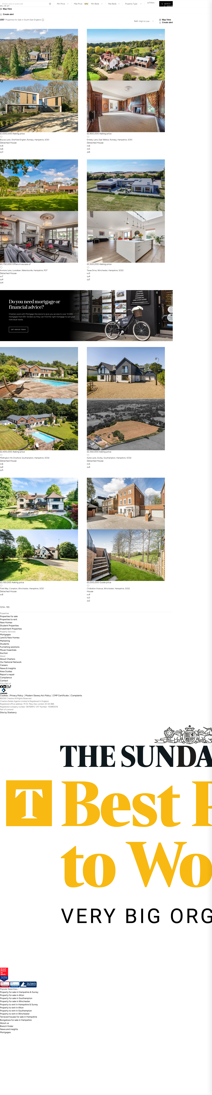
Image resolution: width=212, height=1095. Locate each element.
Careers (4, 665)
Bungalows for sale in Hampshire (16, 1020)
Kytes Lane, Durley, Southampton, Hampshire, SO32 (109, 458)
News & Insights (8, 668)
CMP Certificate (61, 695)
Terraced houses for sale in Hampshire (18, 1016)
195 (7, 607)
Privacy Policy (16, 695)
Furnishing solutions (9, 647)
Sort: (136, 21)
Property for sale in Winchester (15, 1001)
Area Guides (6, 671)
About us (4, 1023)
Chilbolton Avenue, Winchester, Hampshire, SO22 (108, 588)
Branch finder (6, 1026)
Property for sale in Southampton (16, 998)
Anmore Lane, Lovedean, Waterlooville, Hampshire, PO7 (23, 270)
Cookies (4, 695)
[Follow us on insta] (7, 686)
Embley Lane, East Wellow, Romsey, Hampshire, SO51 (109, 140)
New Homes (6, 622)
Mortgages (5, 634)
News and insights (9, 1029)
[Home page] (86, 6)
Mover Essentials (8, 650)
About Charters (7, 659)
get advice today (18, 329)
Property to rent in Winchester (15, 1013)
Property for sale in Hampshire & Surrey (19, 992)
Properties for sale (9, 616)
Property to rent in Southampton (16, 1010)
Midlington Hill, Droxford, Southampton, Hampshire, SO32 (24, 458)
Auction (4, 653)
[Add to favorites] (1, 136)
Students (4, 644)
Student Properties (9, 625)
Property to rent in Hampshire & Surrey (19, 1004)
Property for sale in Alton (12, 995)
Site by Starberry (8, 712)
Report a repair (7, 674)
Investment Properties (11, 628)
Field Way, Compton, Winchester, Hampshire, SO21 (22, 588)
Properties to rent (8, 619)
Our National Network (10, 662)
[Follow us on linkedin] (4, 686)
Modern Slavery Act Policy (38, 695)
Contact (155, 6)
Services (32, 6)
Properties (19, 6)
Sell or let (4, 6)
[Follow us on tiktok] (10, 686)
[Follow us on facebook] (1, 686)
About (143, 6)
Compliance (6, 677)
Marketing (5, 640)
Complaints (76, 695)
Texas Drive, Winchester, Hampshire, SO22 (105, 270)
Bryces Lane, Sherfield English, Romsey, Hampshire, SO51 (24, 140)
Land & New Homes (9, 637)
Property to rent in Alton (12, 1007)
